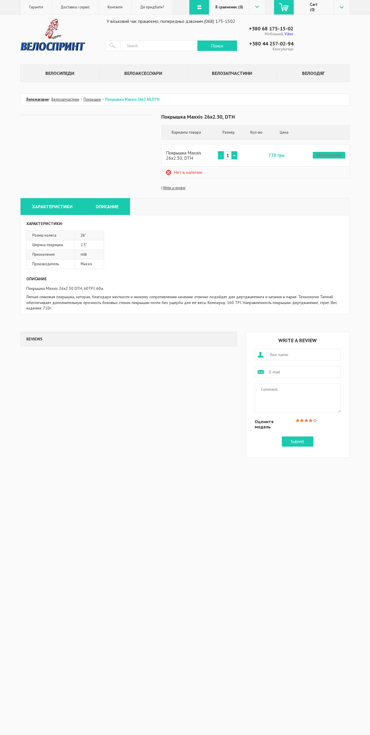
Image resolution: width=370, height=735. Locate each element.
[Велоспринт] (58, 35)
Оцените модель (264, 424)
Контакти (115, 7)
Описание (107, 206)
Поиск (217, 46)
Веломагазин (37, 99)
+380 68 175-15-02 (271, 28)
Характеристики (52, 206)
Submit (297, 441)
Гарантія (36, 7)
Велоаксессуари (143, 73)
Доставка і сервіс (75, 7)
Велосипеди (59, 73)
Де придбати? (152, 7)
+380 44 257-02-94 (271, 43)
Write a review (174, 187)
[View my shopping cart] (284, 7)
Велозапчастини (232, 73)
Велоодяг (313, 73)
